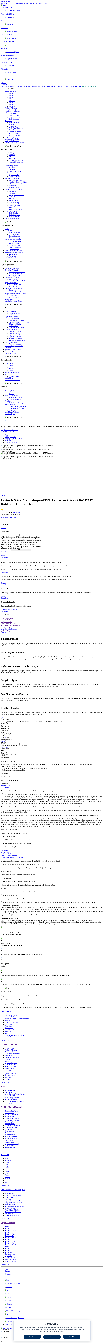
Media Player (9, 378)
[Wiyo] (52, 1314)
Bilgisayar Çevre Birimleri (13, 189)
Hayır (2, 573)
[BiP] (52, 1290)
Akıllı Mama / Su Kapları (17, 403)
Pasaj (6, 435)
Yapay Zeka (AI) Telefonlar (14, 110)
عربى (7, 1273)
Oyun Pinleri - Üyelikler (16, 320)
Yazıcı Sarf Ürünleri (15, 209)
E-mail (22, 535)
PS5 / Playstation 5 (11, 1259)
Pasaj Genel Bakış (11, 1015)
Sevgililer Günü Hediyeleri (13, 1203)
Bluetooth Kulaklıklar (12, 1057)
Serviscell (12, 410)
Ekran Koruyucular (15, 132)
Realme (7, 1177)
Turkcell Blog (9, 1029)
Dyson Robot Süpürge (12, 1144)
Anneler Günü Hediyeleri (13, 1212)
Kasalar (11, 164)
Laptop (7, 1061)
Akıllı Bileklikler (14, 115)
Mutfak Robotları (14, 243)
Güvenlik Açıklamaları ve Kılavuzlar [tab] (12, 857)
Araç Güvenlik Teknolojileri (18, 406)
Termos (11, 394)
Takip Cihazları (14, 119)
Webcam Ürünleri (14, 204)
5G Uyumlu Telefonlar (12, 141)
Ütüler (7, 229)
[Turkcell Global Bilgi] (52, 1311)
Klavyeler (12, 193)
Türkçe (7, 1269)
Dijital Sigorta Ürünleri (16, 327)
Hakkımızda (6, 1011)
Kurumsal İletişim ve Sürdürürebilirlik (17, 1019)
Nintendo (12, 315)
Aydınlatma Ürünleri (15, 397)
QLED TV (12, 371)
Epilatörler (12, 290)
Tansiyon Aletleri (14, 297)
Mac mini (12, 155)
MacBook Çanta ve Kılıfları (18, 182)
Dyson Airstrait (10, 1257)
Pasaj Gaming (9, 1028)
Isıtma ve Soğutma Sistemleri (14, 252)
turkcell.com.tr (5, 2)
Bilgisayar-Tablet (21, 86)
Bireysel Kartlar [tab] (6, 785)
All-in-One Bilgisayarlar (16, 160)
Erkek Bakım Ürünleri (12, 277)
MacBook (12, 167)
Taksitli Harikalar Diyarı (12, 1215)
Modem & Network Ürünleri (14, 184)
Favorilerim (19, 3)
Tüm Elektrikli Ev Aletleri (13, 258)
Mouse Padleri (13, 200)
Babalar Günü (9, 1213)
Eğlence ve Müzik (15, 324)
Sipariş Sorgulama (30, 3)
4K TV (11, 369)
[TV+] (52, 1294)
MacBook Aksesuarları (12, 178)
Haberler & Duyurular (12, 1017)
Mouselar (12, 198)
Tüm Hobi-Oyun (10, 353)
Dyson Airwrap (10, 1254)
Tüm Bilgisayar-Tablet (12, 218)
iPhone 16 (12, 95)
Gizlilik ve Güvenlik (11, 1022)
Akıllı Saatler (13, 113)
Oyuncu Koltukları (15, 337)
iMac (10, 156)
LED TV (12, 367)
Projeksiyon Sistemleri (12, 372)
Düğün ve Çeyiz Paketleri (13, 1195)
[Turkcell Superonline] (52, 1283)
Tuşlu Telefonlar (10, 137)
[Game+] (52, 1307)
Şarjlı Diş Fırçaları (15, 284)
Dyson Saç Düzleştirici (12, 1118)
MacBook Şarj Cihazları (16, 180)
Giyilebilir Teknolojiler (12, 112)
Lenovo (7, 1171)
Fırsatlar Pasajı (9, 1197)
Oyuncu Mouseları (15, 333)
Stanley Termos (10, 1147)
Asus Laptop (9, 1140)
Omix (7, 1173)
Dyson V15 (8, 1256)
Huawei (7, 1168)
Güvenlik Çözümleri (15, 399)
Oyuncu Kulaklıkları (15, 335)
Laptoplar (12, 169)
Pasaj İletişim (9, 1024)
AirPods (11, 124)
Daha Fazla (4, 717)
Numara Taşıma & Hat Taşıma (14, 1035)
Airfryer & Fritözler (15, 241)
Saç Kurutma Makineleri (17, 272)
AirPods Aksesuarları (16, 130)
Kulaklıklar (12, 126)
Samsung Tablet (10, 1116)
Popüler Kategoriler (9, 1044)
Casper (7, 1166)
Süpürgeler (8, 230)
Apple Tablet (9, 1133)
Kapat (3, 555)
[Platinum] (52, 1287)
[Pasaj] (3, 5)
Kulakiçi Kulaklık (10, 1075)
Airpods (7, 1079)
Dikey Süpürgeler (14, 236)
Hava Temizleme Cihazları (13, 250)
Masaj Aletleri (9, 299)
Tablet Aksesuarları (11, 211)
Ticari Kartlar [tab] (5, 787)
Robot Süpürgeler (14, 232)
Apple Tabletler (14, 175)
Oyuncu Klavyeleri (15, 331)
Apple (7, 1158)
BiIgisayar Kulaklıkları (16, 195)
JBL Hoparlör (9, 1131)
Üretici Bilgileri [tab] (6, 854)
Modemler (12, 186)
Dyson (7, 1162)
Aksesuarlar (8, 121)
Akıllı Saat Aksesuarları (16, 128)
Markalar (13, 3)
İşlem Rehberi (9, 1092)
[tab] (7, 618)
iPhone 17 (12, 93)
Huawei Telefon (10, 1145)
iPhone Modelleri (10, 1052)
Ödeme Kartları (10, 351)
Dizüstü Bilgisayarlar (11, 166)
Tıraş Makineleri (14, 279)
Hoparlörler (12, 196)
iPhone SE (12, 106)
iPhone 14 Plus (10, 1241)
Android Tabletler (14, 176)
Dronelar (8, 348)
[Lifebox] (52, 1297)
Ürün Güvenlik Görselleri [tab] (9, 856)
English (7, 1271)
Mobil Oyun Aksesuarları (17, 340)
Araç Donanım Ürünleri (16, 408)
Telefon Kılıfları (14, 122)
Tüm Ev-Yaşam (10, 414)
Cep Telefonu (9, 1048)
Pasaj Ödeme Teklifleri (12, 1210)
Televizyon (8, 1070)
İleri (5, 528)
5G (6, 1033)
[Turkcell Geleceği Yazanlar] (52, 1318)
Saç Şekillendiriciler (15, 274)
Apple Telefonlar (10, 92)
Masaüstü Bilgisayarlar (12, 153)
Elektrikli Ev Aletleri (34, 86)
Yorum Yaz (16, 512)
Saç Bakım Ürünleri (11, 270)
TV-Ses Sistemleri (69, 86)
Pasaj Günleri (9, 1199)
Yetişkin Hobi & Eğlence (13, 349)
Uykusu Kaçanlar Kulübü (13, 1201)
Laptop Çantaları (14, 206)
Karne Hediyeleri (10, 1204)
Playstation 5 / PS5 (15, 313)
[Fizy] (52, 1280)
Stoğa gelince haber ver (8, 517)
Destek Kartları (14, 318)
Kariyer (7, 1020)
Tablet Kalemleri (14, 216)
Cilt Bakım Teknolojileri (12, 268)
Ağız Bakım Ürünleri (11, 283)
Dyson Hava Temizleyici (13, 1125)
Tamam (3, 583)
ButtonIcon (4, 552)
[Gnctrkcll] (52, 1304)
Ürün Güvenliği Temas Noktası (15, 1094)
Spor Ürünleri (9, 390)
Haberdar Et (21, 550)
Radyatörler (12, 256)
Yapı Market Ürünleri (12, 412)
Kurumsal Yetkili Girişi (8, 431)
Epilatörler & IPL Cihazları (13, 288)
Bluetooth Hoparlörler (16, 376)
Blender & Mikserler (15, 245)
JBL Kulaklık (9, 1113)
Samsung (8, 1160)
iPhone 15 (12, 97)
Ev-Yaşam (78, 86)
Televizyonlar (9, 363)
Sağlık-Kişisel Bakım (48, 86)
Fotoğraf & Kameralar (12, 342)
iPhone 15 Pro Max (11, 1237)
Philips (7, 1175)
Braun (7, 1164)
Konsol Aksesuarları (15, 338)
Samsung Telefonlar (11, 1111)
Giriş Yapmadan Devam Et (9, 430)
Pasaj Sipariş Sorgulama (12, 1098)
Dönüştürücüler (14, 202)
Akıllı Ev (8, 1031)
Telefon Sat (8, 1103)
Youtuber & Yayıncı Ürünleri (14, 346)
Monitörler (12, 191)
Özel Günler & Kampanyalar (13, 1190)
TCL (6, 1180)
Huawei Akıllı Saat (11, 1127)
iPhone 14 (12, 99)
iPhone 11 (12, 104)
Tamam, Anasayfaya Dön (9, 609)
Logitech (3, 495)
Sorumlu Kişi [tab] (5, 852)
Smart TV (12, 365)
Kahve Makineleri (15, 247)
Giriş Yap (4, 7)
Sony (6, 1182)
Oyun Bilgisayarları (15, 171)
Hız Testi (8, 1037)
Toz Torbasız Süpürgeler (17, 238)
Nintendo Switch (10, 1261)
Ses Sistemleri (9, 374)
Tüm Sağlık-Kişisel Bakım (13, 301)
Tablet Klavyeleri (14, 215)
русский (8, 1275)
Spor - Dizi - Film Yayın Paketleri (19, 322)
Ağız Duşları (13, 286)
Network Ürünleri (14, 187)
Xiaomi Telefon (10, 1135)
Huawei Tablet (9, 1142)
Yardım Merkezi (10, 1090)
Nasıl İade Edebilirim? (12, 1096)
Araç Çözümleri (10, 405)
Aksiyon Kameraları (15, 344)
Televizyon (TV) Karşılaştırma (14, 1101)
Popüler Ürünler (8, 1223)
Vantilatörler (13, 254)
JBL (6, 1169)
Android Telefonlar (11, 108)
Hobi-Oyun (59, 86)
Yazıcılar (12, 207)
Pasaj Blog (44, 3)
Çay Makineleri (14, 249)
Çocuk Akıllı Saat (10, 1074)
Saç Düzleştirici (10, 1077)
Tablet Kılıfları (13, 213)
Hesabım (10, 7)
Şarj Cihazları (13, 133)
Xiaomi (7, 1179)
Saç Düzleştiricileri (15, 275)
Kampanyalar (5, 3)
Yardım (38, 3)
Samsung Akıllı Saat (11, 1138)
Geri (2, 528)
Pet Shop (8, 401)
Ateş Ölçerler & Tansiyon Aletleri (15, 294)
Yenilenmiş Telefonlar (12, 139)
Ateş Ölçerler (13, 295)
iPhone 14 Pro (9, 1243)
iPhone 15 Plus (10, 1234)
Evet (6, 573)
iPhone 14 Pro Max (11, 1245)
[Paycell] (52, 1301)
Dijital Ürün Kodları (11, 317)
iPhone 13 (12, 101)
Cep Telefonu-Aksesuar (8, 86)
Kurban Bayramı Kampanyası (14, 1206)
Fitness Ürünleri (14, 392)
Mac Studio (12, 158)
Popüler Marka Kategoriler (12, 1107)
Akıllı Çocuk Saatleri (15, 117)
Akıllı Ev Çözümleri (11, 395)
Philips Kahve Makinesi (12, 1115)
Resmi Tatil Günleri (11, 1208)
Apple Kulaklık (10, 1124)
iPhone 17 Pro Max (11, 1230)
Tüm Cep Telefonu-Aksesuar (14, 142)
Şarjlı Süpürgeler (14, 234)
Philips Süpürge (10, 1122)
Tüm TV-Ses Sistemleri (12, 380)
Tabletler (7, 173)
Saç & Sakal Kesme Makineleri (19, 281)
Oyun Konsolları (10, 311)
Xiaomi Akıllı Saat (11, 1136)
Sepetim (4, 84)
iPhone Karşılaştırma (11, 1099)
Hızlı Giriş (4, 428)
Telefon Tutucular (14, 135)
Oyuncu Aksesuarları (11, 329)
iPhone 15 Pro (9, 1236)
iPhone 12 (12, 102)
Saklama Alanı (13, 326)
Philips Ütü (8, 1129)
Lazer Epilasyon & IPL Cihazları (19, 292)
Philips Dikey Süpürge (12, 1120)
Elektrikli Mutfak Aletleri (13, 240)
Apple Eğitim (9, 1193)
